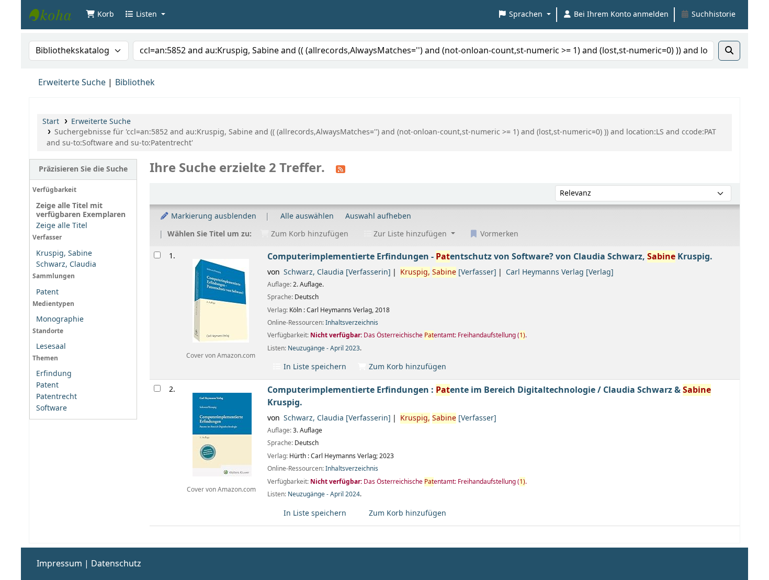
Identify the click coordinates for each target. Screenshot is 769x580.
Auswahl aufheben (378, 216)
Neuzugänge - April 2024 (324, 494)
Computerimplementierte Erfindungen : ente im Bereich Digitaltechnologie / (489, 396)
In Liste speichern (313, 366)
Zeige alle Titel (61, 225)
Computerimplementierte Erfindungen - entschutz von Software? (490, 257)
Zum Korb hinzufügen (406, 366)
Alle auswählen (307, 216)
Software (51, 408)
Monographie (60, 319)
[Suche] (729, 51)
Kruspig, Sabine (64, 253)
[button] (100, 15)
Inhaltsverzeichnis (351, 322)
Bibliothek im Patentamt (55, 14)
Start (50, 121)
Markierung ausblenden (212, 216)
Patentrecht (56, 396)
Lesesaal (51, 346)
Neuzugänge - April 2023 (324, 348)
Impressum (59, 564)
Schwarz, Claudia (66, 264)
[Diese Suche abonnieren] (340, 169)
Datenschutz (116, 564)
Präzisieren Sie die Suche (83, 169)
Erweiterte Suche (72, 82)
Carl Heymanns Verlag (560, 272)
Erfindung (54, 373)
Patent (47, 292)
